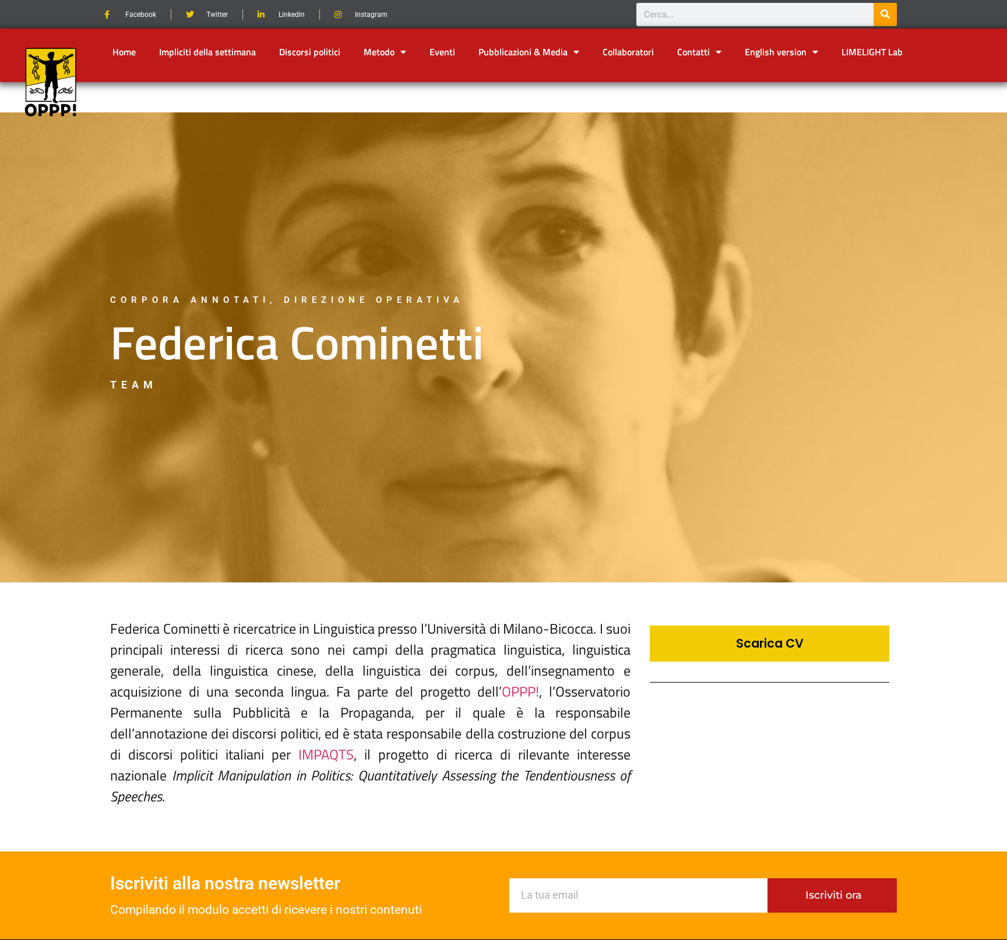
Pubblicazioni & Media (523, 52)
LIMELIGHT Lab (872, 52)
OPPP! (520, 691)
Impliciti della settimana (207, 52)
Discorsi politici (309, 52)
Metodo (379, 52)
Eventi (442, 52)
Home (124, 52)
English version (776, 52)
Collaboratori (628, 52)
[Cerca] (885, 14)
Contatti (693, 52)
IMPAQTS (326, 754)
